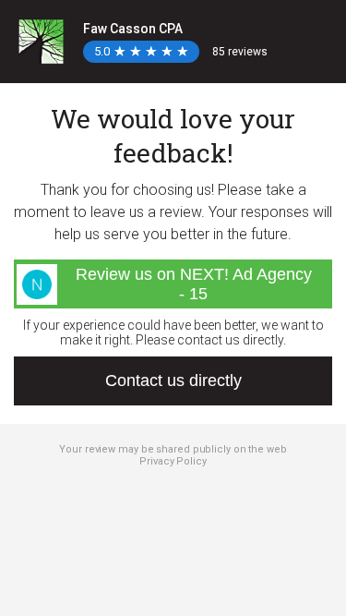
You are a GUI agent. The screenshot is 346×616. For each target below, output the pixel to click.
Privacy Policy (173, 461)
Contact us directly (173, 380)
